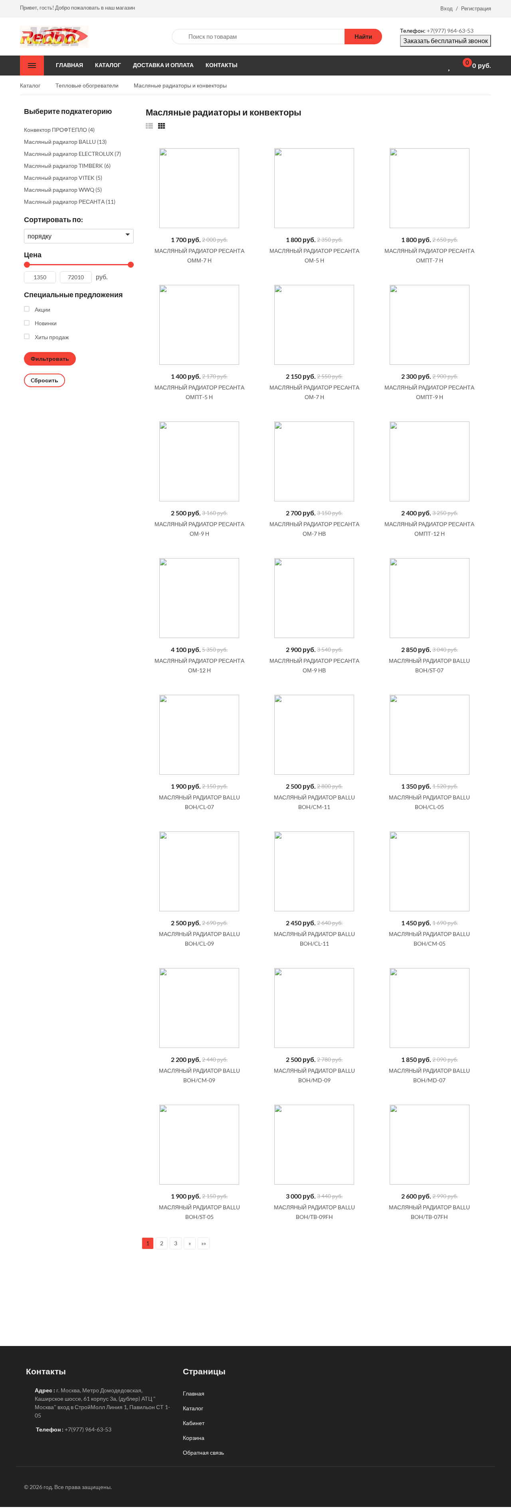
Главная (193, 1393)
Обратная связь (203, 1452)
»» (203, 1243)
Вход (446, 8)
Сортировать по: (53, 219)
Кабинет (193, 1423)
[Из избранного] (149, 125)
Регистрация (476, 8)
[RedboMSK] (54, 36)
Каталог (193, 1408)
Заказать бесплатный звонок (445, 40)
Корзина (193, 1437)
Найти (363, 36)
